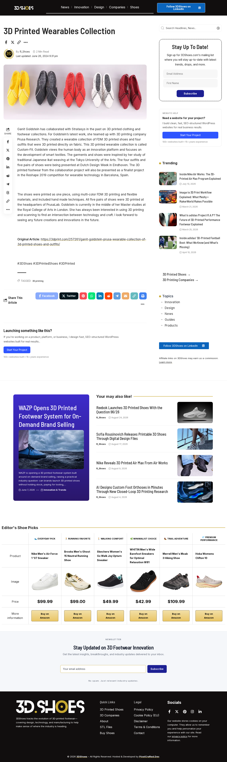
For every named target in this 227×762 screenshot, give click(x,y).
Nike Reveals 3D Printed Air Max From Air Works (132, 462)
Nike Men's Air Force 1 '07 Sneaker (44, 555)
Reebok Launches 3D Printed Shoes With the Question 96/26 (129, 409)
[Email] (125, 295)
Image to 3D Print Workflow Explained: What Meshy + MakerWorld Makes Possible (195, 196)
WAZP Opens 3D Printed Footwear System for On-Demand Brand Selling (50, 416)
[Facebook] (169, 711)
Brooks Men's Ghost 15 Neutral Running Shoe (77, 556)
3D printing (37, 280)
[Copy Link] (18, 42)
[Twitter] (176, 711)
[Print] (143, 295)
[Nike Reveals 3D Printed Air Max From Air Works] (195, 465)
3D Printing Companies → (180, 280)
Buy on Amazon (45, 615)
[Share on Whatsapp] (91, 295)
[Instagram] (192, 711)
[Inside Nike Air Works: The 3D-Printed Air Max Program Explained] (168, 178)
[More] (25, 42)
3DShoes (81, 756)
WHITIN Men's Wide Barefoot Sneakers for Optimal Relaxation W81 (142, 556)
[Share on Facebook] (6, 42)
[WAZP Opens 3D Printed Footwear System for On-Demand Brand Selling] (51, 449)
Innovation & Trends (55, 490)
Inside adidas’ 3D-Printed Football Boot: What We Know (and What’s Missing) (199, 242)
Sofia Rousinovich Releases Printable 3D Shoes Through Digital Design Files (131, 436)
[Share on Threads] (8, 192)
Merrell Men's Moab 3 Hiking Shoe (175, 555)
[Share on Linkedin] (8, 167)
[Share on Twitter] (12, 42)
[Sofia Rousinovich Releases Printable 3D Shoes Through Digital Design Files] (195, 439)
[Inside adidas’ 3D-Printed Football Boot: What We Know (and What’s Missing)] (168, 242)
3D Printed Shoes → (177, 274)
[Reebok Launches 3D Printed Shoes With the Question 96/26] (195, 412)
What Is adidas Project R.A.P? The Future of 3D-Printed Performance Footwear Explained (199, 219)
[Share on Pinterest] (8, 158)
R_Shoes (25, 51)
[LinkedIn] (200, 711)
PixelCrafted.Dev (149, 756)
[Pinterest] (184, 711)
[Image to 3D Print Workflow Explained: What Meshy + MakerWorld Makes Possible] (168, 196)
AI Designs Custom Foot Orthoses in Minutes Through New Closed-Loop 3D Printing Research (132, 489)
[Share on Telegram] (8, 184)
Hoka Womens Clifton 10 (204, 555)
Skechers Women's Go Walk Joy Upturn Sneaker (109, 556)
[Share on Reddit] (8, 175)
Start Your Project (17, 349)
